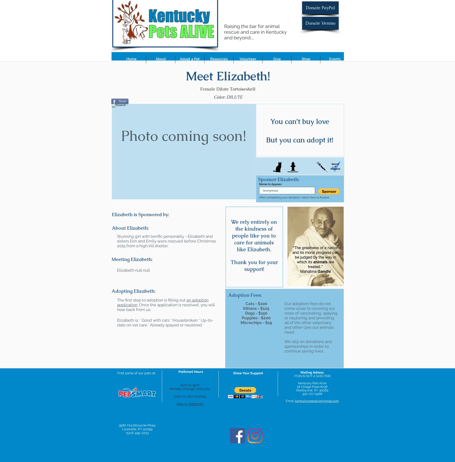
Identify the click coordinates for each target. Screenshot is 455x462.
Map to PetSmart (190, 404)
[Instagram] (255, 435)
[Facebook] (237, 435)
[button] (160, 59)
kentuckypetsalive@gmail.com (317, 401)
